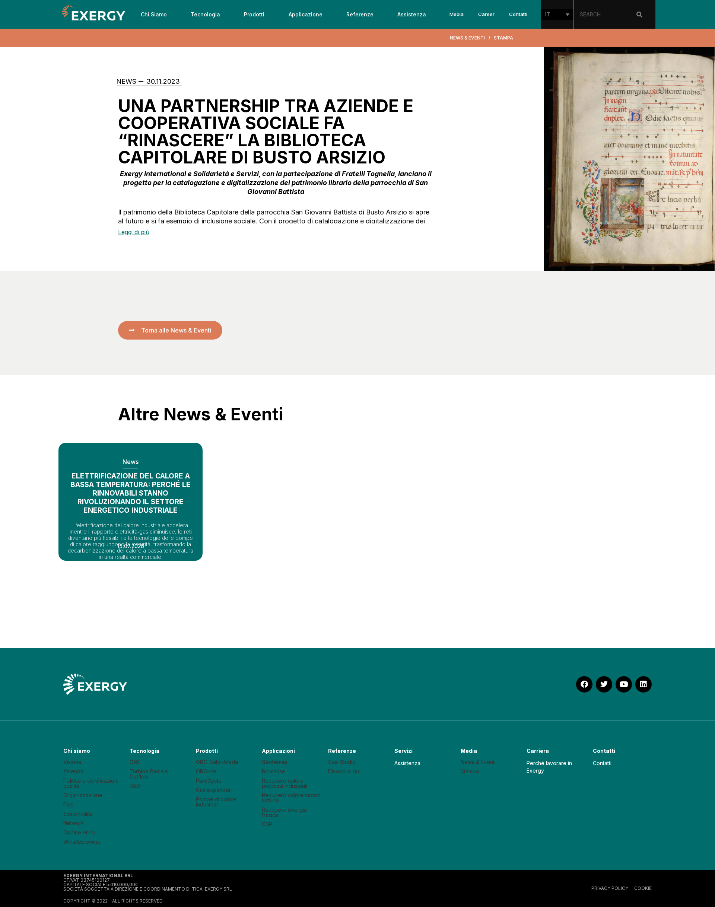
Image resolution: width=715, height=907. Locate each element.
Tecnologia (205, 14)
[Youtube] (624, 684)
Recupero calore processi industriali (284, 783)
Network (73, 823)
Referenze (360, 14)
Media (456, 14)
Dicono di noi (344, 771)
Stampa (470, 771)
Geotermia (274, 762)
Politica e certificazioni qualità (90, 783)
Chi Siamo (154, 14)
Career (486, 14)
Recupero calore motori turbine (291, 798)
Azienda (73, 771)
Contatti (518, 14)
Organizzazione (82, 795)
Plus (68, 804)
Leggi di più (133, 232)
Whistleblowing (82, 841)
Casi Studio (342, 762)
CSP (267, 824)
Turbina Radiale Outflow (149, 774)
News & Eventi (478, 762)
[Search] (639, 14)
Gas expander (213, 790)
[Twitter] (604, 684)
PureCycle (209, 780)
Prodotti (254, 14)
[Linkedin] (643, 684)
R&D (135, 786)
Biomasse (273, 771)
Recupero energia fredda (284, 812)
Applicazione (305, 14)
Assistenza (411, 14)
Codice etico (79, 832)
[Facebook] (584, 684)
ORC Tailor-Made (217, 762)
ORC (135, 762)
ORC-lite (206, 771)
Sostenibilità (78, 814)
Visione (72, 762)
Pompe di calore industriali (216, 802)
